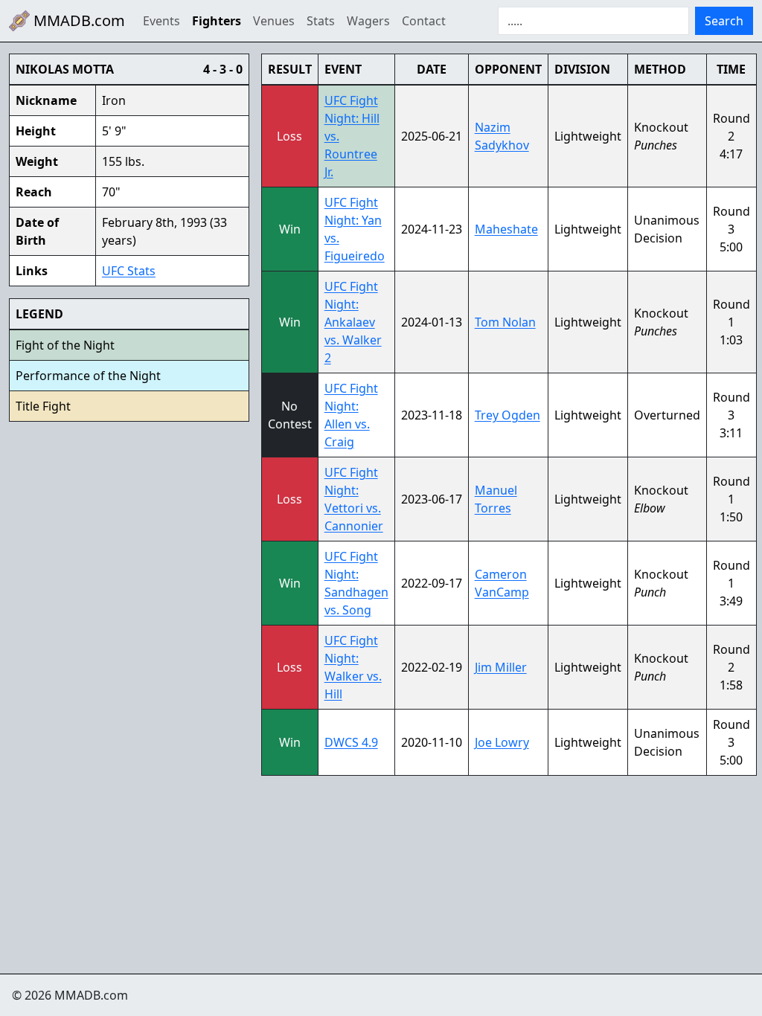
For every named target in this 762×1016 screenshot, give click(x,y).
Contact (424, 21)
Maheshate (506, 229)
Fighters (216, 21)
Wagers (368, 21)
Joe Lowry (502, 742)
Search (724, 21)
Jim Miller (501, 667)
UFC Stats (129, 271)
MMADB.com (77, 20)
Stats (321, 21)
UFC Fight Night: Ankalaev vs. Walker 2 (353, 322)
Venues (274, 21)
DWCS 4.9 (351, 742)
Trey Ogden (507, 415)
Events (161, 21)
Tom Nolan (505, 322)
